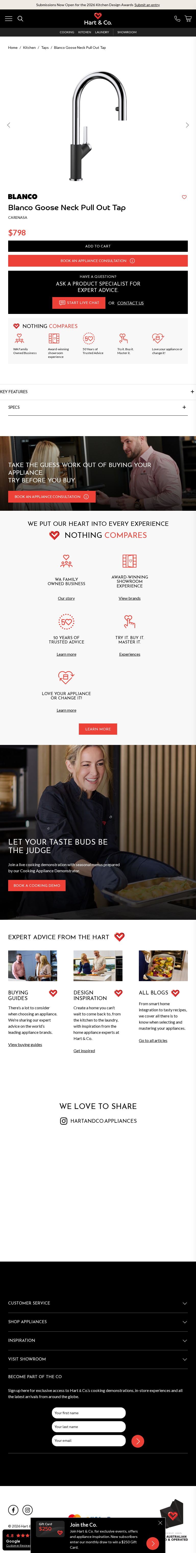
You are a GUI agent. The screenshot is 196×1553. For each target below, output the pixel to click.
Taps (45, 47)
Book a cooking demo (37, 886)
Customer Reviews (18, 1545)
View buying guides (25, 1044)
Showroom (127, 32)
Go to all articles (153, 1040)
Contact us (130, 302)
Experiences (129, 654)
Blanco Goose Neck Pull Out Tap (80, 47)
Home (13, 47)
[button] (9, 125)
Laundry (102, 32)
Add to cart (98, 246)
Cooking (67, 32)
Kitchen (84, 32)
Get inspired (84, 1050)
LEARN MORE (98, 729)
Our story (66, 598)
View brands (130, 598)
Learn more (66, 654)
